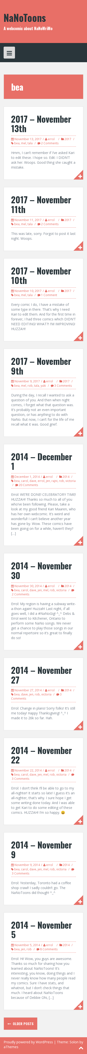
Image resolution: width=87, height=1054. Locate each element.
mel (23, 143)
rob (30, 386)
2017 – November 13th (41, 123)
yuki (43, 386)
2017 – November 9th (41, 365)
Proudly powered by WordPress (28, 1042)
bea (17, 143)
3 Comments (63, 386)
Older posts (23, 1023)
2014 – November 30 (41, 570)
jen (48, 481)
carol (24, 481)
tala (30, 143)
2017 (68, 139)
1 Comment (49, 295)
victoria (70, 481)
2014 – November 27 (41, 674)
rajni (54, 481)
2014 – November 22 (41, 755)
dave (32, 481)
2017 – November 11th (41, 204)
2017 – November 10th (41, 275)
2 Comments (49, 143)
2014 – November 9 (41, 849)
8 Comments (49, 949)
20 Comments (28, 485)
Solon (74, 1042)
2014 (66, 477)
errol (51, 139)
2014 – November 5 (41, 929)
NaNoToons (25, 17)
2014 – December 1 (41, 461)
